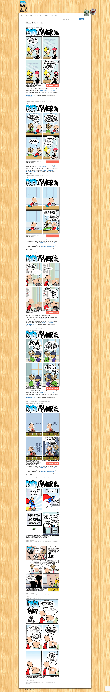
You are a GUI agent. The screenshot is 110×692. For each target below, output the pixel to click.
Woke (53, 175)
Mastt (46, 175)
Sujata (44, 401)
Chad (41, 101)
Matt (44, 251)
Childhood (44, 101)
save (46, 477)
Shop (52, 15)
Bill (38, 101)
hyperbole (47, 594)
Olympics (30, 596)
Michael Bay (36, 541)
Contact (46, 15)
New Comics (52, 682)
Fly (40, 251)
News (43, 477)
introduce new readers (43, 682)
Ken (43, 175)
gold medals (35, 594)
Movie (46, 328)
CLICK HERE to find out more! (47, 90)
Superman (52, 101)
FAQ (56, 15)
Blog (41, 15)
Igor (38, 328)
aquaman (31, 594)
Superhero (48, 251)
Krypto (41, 328)
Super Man (45, 541)
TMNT (32, 543)
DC (38, 251)
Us (52, 477)
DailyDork (32, 101)
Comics (36, 15)
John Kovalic (39, 27)
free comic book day (33, 682)
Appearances (29, 15)
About (22, 15)
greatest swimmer (41, 594)
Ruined (48, 101)
